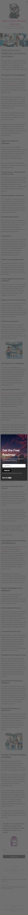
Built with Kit (6, 478)
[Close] (25, 436)
